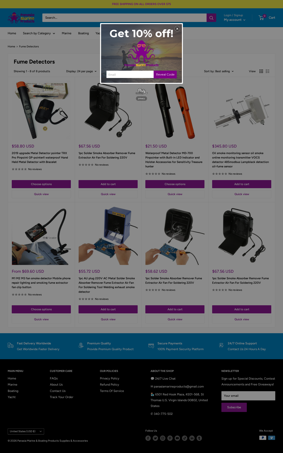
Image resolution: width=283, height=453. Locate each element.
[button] (177, 28)
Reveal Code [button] (165, 74)
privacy (141, 98)
